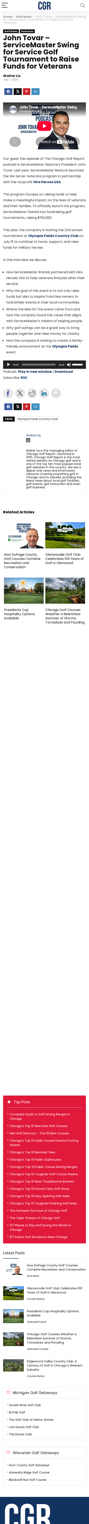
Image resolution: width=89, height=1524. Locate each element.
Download (64, 371)
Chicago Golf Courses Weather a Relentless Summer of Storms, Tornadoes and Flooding (64, 616)
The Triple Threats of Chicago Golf (35, 1218)
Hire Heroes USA (47, 182)
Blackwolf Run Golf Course (28, 1480)
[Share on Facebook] (8, 393)
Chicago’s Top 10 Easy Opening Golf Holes (40, 1196)
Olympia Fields (65, 346)
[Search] (83, 5)
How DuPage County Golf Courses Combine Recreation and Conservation (22, 560)
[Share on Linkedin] (44, 393)
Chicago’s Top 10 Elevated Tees (32, 1152)
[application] (44, 364)
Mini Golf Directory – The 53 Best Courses (39, 1133)
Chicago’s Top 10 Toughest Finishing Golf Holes (43, 1203)
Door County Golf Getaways (29, 1465)
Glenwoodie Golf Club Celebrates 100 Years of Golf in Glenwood (64, 558)
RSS (24, 377)
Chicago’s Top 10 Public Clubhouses (35, 1159)
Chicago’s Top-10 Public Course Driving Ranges (43, 1167)
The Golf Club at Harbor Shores (31, 1420)
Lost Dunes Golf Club (24, 1427)
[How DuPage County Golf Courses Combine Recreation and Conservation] (24, 525)
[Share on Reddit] (32, 393)
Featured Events (36, 1322)
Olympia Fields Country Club (53, 235)
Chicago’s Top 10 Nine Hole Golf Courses (38, 1126)
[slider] (78, 364)
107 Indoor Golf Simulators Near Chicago (39, 1237)
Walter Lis (11, 75)
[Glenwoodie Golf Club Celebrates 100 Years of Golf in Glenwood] (65, 525)
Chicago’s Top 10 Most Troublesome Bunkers (42, 1181)
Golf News (24, 17)
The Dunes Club (20, 1434)
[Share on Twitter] (20, 393)
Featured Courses (37, 1349)
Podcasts (27, 31)
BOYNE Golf (17, 1412)
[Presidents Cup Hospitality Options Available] (24, 580)
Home (8, 17)
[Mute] (69, 365)
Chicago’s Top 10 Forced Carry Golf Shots (39, 1189)
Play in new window (35, 371)
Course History (35, 1299)
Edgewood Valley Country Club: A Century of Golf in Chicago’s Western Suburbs (54, 1365)
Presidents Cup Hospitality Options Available (19, 614)
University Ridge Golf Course (29, 1472)
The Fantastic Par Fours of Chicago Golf (38, 1211)
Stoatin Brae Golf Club (25, 1405)
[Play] (8, 365)
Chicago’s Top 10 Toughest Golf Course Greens (44, 1174)
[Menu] (5, 5)
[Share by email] (56, 393)
